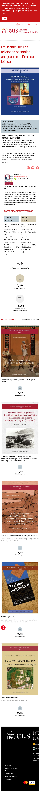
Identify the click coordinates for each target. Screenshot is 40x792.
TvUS (32, 24)
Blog (21, 24)
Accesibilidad (17, 24)
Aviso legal (8, 765)
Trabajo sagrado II (7, 617)
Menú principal (3, 37)
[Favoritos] (35, 330)
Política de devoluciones (12, 771)
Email (36, 24)
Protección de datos (11, 776)
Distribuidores (9, 773)
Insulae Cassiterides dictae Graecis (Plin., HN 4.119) (19, 536)
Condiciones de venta (11, 768)
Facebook (26, 24)
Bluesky (29, 24)
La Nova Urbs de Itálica (9, 698)
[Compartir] (28, 167)
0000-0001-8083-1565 (22, 178)
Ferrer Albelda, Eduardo (21, 176)
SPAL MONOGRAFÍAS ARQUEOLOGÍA (11, 249)
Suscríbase (8, 779)
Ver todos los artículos (29, 320)
